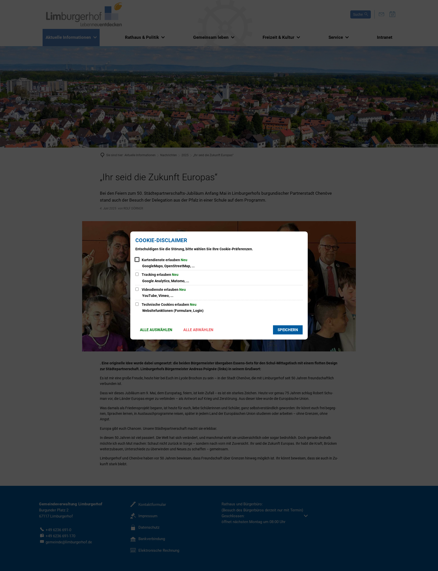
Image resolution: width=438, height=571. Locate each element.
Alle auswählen (156, 330)
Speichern (288, 330)
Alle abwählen (198, 330)
